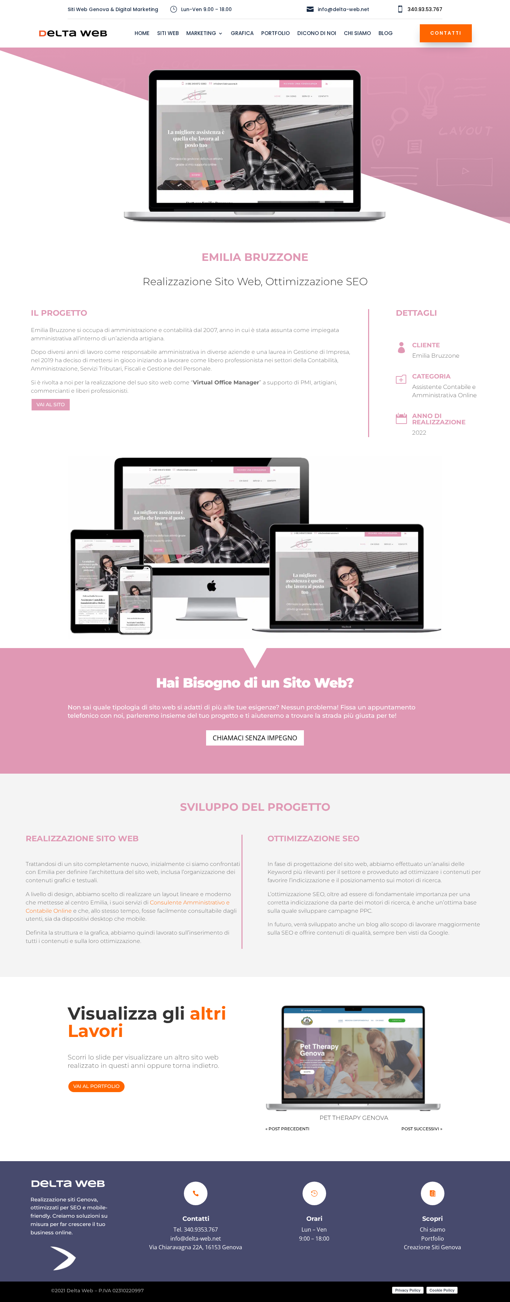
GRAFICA (242, 34)
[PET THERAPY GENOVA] (353, 1058)
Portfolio (432, 1238)
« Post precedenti (287, 1128)
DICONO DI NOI (316, 34)
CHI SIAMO (357, 34)
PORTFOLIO (275, 34)
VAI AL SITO (50, 404)
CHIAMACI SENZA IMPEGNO (255, 737)
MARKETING (201, 34)
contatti (445, 32)
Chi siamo (432, 1229)
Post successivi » (421, 1128)
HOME (142, 34)
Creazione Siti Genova (432, 1247)
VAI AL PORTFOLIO (96, 1086)
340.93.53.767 (425, 9)
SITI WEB (168, 34)
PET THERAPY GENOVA (354, 1117)
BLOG (386, 34)
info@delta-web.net (195, 1238)
